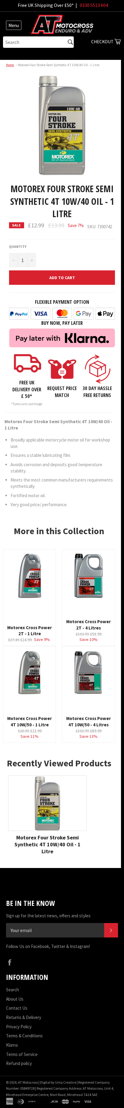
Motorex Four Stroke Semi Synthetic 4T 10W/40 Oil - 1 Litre (58, 65)
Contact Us (16, 1008)
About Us (14, 999)
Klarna (12, 1045)
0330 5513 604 (94, 5)
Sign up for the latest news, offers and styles (48, 916)
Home (10, 65)
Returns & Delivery (23, 1017)
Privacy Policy (19, 1027)
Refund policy (19, 1063)
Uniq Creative (65, 1082)
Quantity (17, 246)
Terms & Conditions (24, 1036)
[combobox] (38, 42)
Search (12, 990)
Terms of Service (22, 1054)
